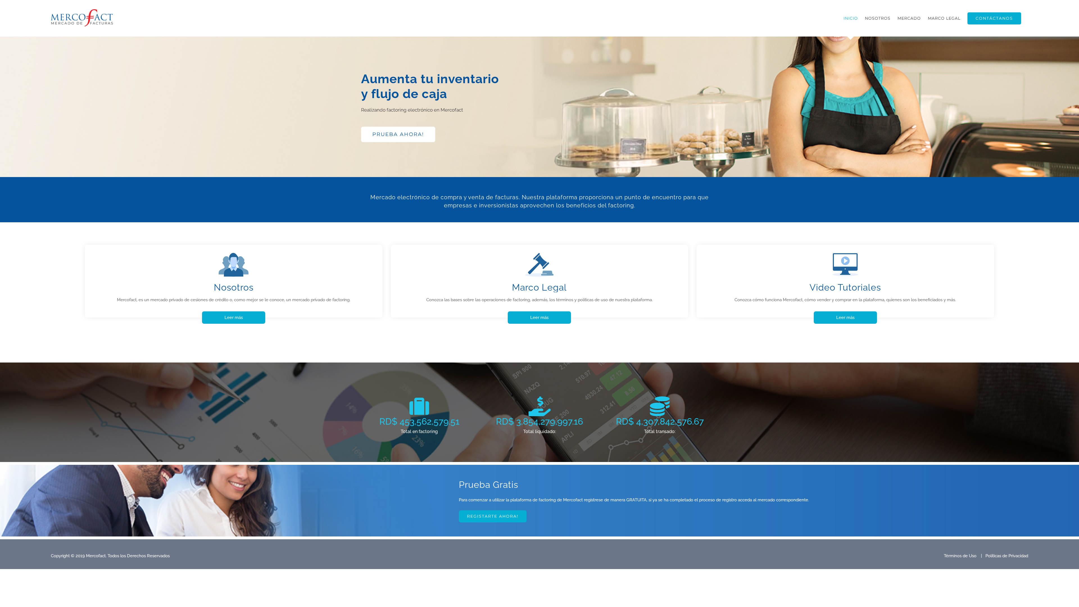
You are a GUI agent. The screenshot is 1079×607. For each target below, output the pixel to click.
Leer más (234, 317)
